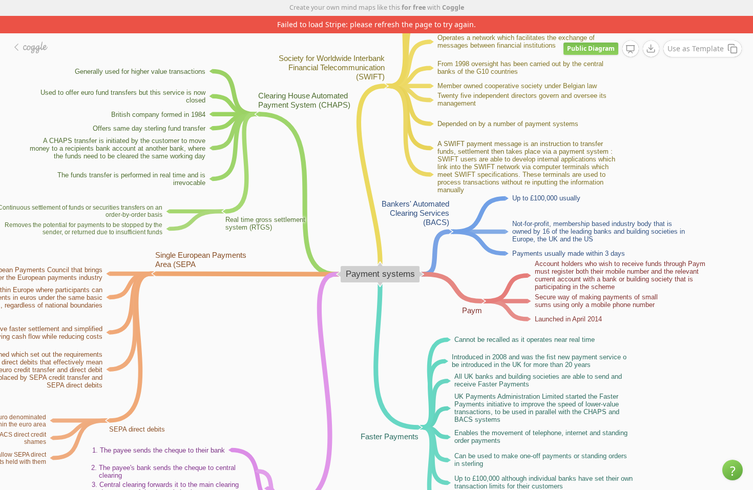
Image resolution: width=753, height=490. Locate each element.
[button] (732, 470)
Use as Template (695, 48)
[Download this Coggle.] (651, 48)
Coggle (453, 7)
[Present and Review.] (630, 49)
